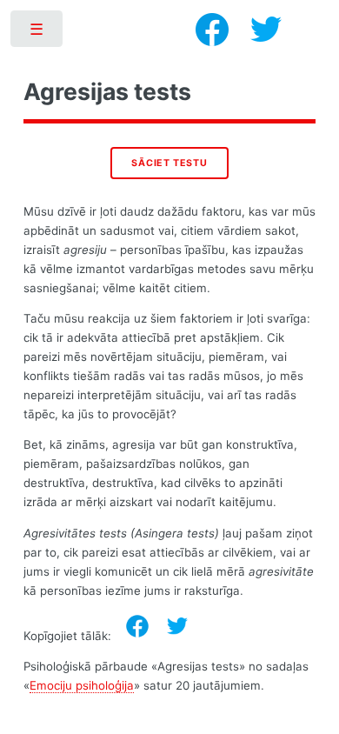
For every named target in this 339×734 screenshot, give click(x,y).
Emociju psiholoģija (82, 685)
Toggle (38, 32)
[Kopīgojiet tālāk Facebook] (137, 626)
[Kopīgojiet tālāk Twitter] (177, 626)
